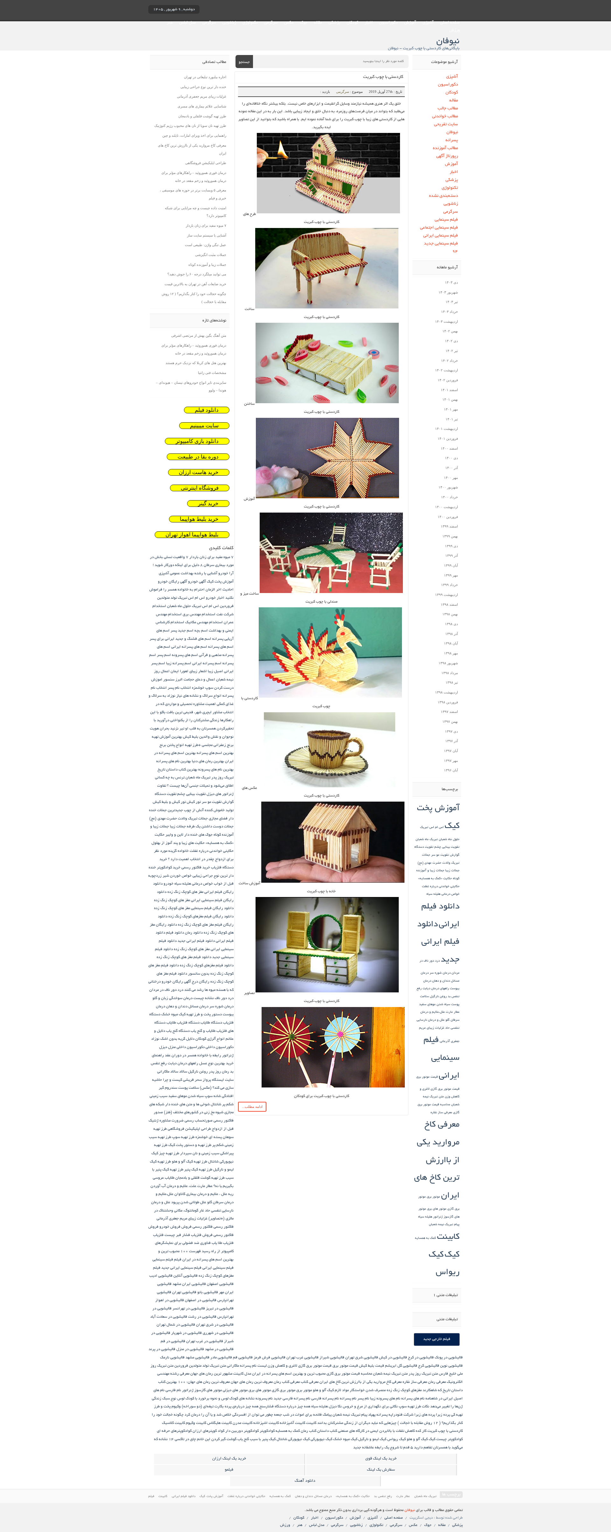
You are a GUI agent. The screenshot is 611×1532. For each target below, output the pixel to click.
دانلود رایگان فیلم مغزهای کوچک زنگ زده (201, 916)
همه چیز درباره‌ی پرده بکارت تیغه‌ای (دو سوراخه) (220, 1406)
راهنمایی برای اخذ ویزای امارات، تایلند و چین (194, 135)
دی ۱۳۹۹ (451, 546)
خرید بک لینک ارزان (229, 1459)
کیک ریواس (396, 1439)
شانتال (216, 1104)
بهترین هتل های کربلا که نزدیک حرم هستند (195, 363)
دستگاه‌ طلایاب (211, 1023)
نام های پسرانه (413, 1399)
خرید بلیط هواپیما (199, 519)
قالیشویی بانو (207, 1292)
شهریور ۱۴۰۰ (448, 487)
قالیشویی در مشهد (219, 1349)
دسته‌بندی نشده (443, 196)
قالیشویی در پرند (162, 1349)
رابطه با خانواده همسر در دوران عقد (193, 1055)
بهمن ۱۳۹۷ (450, 721)
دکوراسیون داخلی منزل (186, 1047)
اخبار (369, 23)
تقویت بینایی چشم (447, 847)
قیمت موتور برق (427, 1077)
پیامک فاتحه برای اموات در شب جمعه (303, 1415)
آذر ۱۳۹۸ (451, 634)
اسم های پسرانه (221, 647)
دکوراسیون (388, 23)
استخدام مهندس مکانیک (204, 622)
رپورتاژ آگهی (447, 156)
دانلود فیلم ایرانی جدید (438, 942)
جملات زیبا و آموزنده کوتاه (207, 264)
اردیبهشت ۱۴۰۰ (446, 507)
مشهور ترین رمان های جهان (211, 1374)
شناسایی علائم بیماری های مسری (202, 106)
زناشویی (229, 23)
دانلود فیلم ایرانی (184, 1496)
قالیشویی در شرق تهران (215, 1325)
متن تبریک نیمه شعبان (390, 1374)
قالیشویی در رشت (202, 1317)
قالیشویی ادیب (160, 1276)
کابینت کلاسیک (173, 1423)
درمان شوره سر (440, 973)
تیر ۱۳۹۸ (452, 682)
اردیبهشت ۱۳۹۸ (446, 692)
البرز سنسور (173, 680)
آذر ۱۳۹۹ (451, 555)
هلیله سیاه (425, 1217)
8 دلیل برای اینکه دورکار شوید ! (178, 565)
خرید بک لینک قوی (381, 1459)
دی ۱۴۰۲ (451, 341)
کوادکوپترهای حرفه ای (174, 1431)
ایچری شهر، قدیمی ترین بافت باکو (186, 712)
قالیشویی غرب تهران (302, 1358)
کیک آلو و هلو (417, 1439)
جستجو (244, 62)
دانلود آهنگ (305, 1481)
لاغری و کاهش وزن (282, 1366)
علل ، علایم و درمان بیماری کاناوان (200, 1194)
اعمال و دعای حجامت (199, 680)
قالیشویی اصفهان (220, 1284)
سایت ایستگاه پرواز (218, 1080)
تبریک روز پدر (222, 778)
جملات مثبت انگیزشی (210, 255)
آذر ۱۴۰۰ (451, 468)
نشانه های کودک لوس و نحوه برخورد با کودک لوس (216, 1399)
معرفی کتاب (310, 1382)
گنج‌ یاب (243, 1439)
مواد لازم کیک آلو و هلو (331, 1390)
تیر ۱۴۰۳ (452, 302)
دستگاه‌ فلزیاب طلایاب (183, 1023)
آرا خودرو (226, 573)
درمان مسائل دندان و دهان (187, 1006)
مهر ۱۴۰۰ (451, 478)
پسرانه (452, 140)
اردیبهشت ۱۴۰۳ (446, 321)
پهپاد (372, 1415)
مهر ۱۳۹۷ (451, 761)
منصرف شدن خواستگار (368, 1390)
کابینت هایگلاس (219, 1423)
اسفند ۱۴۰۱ (449, 390)
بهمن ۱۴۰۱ (450, 399)
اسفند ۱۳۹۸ (449, 604)
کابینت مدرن (242, 1423)
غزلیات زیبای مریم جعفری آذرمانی (201, 96)
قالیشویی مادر (221, 1358)
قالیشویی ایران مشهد (189, 1284)
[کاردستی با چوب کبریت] (328, 214)
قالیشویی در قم (173, 1341)
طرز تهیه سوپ (183, 1137)
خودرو (168, 884)
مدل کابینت (242, 1374)
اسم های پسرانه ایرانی (189, 647)
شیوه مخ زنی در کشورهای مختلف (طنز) (193, 1112)
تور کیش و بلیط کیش (169, 802)
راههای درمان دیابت (436, 988)
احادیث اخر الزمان (220, 590)
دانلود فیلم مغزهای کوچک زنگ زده (207, 965)
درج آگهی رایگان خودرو (180, 982)
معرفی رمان (437, 1382)
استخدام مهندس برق (199, 614)
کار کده (421, 1431)
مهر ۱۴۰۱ (451, 409)
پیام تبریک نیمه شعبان (444, 1224)
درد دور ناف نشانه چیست (213, 998)
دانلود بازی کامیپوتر (197, 441)
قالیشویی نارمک (172, 1358)
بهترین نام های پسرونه (216, 770)
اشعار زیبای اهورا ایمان (189, 671)
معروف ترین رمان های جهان (252, 1382)
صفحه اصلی (450, 23)
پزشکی (334, 23)
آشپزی (428, 23)
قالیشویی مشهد (197, 1358)
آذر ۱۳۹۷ (451, 741)
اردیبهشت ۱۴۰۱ (446, 429)
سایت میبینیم (204, 426)
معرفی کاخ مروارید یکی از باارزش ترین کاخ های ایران (437, 1161)
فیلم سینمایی (446, 219)
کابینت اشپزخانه (266, 1423)
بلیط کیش (190, 737)
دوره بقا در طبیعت (198, 457)
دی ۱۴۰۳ (451, 282)
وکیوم (176, 1406)
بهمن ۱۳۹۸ (450, 614)
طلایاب (169, 1178)
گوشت (231, 1439)
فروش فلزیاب (202, 1235)
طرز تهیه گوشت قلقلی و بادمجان (202, 116)
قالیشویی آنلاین (185, 1276)
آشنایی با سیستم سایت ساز (206, 235)
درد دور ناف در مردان (166, 990)
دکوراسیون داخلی (220, 1047)
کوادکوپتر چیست (449, 1439)
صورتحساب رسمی (199, 1121)
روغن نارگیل (438, 996)
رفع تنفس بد (383, 1496)
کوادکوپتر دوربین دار (242, 1431)
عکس (288, 23)
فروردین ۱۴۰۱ (448, 438)
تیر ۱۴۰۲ (452, 351)
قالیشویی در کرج (421, 1358)
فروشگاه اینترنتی (200, 488)
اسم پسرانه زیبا (178, 663)
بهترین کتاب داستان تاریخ (177, 770)
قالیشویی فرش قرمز (269, 1358)
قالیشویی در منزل (190, 1349)
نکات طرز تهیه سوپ (414, 1406)
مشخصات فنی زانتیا (212, 373)
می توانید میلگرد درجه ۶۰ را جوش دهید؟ (196, 274)
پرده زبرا (443, 1415)
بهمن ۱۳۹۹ (450, 536)
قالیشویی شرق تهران (361, 1358)
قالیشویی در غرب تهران (204, 1341)
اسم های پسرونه (185, 655)
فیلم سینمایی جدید (441, 243)
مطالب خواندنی (445, 116)
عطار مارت (453, 1012)
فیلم (177, 1260)
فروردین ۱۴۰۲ (448, 380)
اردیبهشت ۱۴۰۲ (446, 370)
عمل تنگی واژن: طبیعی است (205, 245)
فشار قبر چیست (177, 1235)
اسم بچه (201, 631)
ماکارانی (233, 1366)
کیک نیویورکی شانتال (293, 1439)
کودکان (352, 23)
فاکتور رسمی (224, 1227)
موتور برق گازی (283, 1390)
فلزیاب (158, 1235)
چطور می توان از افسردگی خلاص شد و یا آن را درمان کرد (229, 1415)
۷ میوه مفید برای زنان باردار (206, 225)
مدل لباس (187, 23)
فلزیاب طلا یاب (223, 1243)
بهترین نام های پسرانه (173, 761)
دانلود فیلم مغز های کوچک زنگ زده (184, 957)
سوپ (209, 1096)
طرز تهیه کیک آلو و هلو (189, 1162)
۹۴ (455, 251)
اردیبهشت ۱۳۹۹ (446, 595)
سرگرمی (271, 23)
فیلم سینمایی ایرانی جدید (181, 1268)
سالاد (183, 1072)
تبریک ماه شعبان (427, 839)
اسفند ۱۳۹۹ (449, 526)
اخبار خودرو (215, 598)
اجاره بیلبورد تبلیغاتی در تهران (205, 77)
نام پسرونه (264, 1399)
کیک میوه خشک (345, 1439)
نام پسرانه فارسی (325, 1399)
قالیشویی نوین (451, 1366)
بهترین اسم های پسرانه (215, 753)
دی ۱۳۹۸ (451, 624)
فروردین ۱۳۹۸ (448, 702)
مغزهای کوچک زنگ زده (404, 1390)
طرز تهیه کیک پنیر (198, 1170)
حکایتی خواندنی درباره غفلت (441, 886)
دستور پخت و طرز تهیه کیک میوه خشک (191, 1014)
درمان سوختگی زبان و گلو (172, 998)
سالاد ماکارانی (167, 1072)
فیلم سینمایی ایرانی (440, 235)
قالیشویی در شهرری (218, 1333)
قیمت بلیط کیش (371, 1366)
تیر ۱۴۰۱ (452, 419)
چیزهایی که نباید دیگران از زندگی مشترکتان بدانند (357, 1423)
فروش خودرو (169, 1227)
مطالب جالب (448, 108)
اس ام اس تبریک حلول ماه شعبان (193, 606)
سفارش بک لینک (381, 1470)
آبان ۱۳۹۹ (451, 565)
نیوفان (452, 132)
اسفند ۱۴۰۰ (449, 448)
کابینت (448, 1237)
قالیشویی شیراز (332, 1358)
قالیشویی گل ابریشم (401, 1366)
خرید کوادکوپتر (168, 868)
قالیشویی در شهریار (186, 1333)
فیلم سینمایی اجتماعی (439, 227)
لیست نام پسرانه (253, 1366)
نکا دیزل (335, 1406)
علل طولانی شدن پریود (188, 1202)
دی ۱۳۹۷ (451, 731)
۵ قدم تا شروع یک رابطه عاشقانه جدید (383, 1448)
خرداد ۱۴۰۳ (449, 312)
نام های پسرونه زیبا (385, 1399)
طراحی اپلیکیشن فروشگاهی (205, 163)
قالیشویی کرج (428, 1366)
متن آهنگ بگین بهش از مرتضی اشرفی (198, 335)
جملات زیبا (452, 871)
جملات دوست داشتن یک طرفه (210, 827)
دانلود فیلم (207, 410)
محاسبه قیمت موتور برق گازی (349, 1374)
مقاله (318, 23)
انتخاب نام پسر (179, 688)
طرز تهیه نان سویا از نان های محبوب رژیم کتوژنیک (190, 126)
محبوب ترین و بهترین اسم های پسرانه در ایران (289, 1374)
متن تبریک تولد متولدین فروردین (200, 1366)
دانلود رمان (194, 933)
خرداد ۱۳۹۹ (449, 585)
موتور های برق (436, 1209)
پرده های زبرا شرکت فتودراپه (412, 1415)
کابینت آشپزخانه (292, 1423)
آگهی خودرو (197, 582)
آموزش (410, 23)
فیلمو (229, 1470)
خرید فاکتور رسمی (195, 868)
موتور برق (433, 1197)
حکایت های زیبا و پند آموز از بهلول (178, 843)
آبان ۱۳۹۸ (451, 643)
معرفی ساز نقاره (441, 1112)
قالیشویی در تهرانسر (188, 1309)
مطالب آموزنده (445, 148)
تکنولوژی (250, 23)
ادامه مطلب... (252, 1106)
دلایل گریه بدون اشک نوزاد (172, 1039)
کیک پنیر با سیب (263, 1439)
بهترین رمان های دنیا (208, 761)
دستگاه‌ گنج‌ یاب (178, 1031)
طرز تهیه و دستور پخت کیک (189, 1145)
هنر (170, 23)
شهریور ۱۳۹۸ (448, 663)
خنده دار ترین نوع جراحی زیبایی (203, 87)
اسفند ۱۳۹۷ (449, 712)
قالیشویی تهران (184, 1292)
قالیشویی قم (243, 1358)
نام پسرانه (348, 1399)
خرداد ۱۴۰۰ (449, 497)
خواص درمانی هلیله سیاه (443, 894)
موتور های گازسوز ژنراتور (202, 1390)
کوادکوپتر (267, 1431)
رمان (225, 1072)
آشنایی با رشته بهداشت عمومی (193, 573)
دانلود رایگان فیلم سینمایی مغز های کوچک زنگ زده (194, 908)
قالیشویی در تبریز (220, 1309)
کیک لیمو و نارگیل (372, 1439)
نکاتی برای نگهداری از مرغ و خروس (370, 1406)
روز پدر (215, 1072)
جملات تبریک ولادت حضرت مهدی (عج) (178, 819)
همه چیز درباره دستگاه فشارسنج (284, 1406)
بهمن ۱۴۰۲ (450, 331)
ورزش (454, 30)
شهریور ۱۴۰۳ (448, 292)
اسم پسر (164, 655)
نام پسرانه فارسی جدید (292, 1399)
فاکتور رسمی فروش (197, 1227)
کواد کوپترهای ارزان (208, 1431)
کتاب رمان (308, 1431)
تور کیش (194, 802)
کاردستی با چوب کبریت (383, 77)
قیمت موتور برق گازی (445, 1089)
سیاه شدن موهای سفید (434, 1004)
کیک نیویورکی (321, 1439)
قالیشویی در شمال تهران (176, 1325)
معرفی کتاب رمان (287, 1382)
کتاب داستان (327, 1431)
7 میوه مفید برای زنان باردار (211, 557)
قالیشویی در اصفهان (200, 1300)
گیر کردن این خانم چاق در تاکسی (200, 1439)
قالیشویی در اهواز (169, 1300)
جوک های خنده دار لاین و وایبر (189, 835)
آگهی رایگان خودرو (172, 582)
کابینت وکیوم (196, 1423)
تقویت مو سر (440, 855)
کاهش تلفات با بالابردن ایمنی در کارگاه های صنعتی (376, 1431)
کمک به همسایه (425, 1238)
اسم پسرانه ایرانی (206, 663)
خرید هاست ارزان (199, 472)
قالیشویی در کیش (393, 1358)
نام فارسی (173, 1390)
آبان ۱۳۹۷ (451, 751)
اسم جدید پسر (182, 631)
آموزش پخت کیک (220, 582)
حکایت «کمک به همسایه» (435, 878)
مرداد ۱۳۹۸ (449, 673)
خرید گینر (208, 503)
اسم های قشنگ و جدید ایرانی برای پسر (180, 639)
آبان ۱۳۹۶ (451, 770)
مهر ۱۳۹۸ (451, 653)
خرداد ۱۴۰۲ (449, 360)
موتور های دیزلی (235, 1390)
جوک (303, 23)
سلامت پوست (188, 1088)
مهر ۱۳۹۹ (451, 575)
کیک (452, 1255)
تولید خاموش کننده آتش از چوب (209, 810)
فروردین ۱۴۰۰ (448, 517)
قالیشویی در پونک (449, 1358)
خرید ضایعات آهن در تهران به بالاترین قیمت (195, 284)
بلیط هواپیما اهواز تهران (192, 535)
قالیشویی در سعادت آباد (168, 1317)
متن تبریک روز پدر (423, 1374)
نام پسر (363, 1399)
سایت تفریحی (446, 124)
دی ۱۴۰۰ (451, 458)
